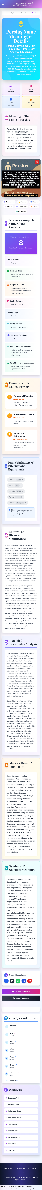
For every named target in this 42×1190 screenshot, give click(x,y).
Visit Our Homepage (22, 991)
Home (5, 13)
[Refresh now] (37, 1018)
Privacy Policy (21, 1168)
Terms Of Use (7, 1168)
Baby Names (14, 13)
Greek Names (25, 13)
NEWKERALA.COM (28, 1177)
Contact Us (21, 1173)
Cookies (33, 1168)
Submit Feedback (22, 998)
